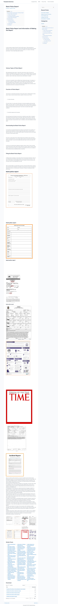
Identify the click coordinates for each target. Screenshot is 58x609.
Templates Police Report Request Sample (13, 592)
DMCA (39, 1)
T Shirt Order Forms (30, 560)
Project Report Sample (30, 556)
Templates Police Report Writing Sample (12, 594)
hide (11, 11)
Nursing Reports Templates (31, 564)
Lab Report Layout (30, 551)
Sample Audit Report (20, 575)
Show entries (9, 585)
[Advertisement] (13, 38)
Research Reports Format (31, 547)
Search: (24, 585)
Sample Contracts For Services (46, 14)
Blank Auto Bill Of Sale (30, 552)
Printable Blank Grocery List (31, 561)
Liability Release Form (30, 544)
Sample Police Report (11, 552)
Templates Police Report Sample (11, 596)
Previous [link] (27, 598)
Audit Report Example (20, 546)
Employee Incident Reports (21, 552)
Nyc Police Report (11, 566)
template (42, 23)
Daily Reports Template (21, 554)
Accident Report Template (12, 551)
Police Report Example (11, 547)
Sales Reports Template (31, 571)
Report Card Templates (21, 569)
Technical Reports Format (31, 548)
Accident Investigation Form (12, 569)
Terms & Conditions (51, 1)
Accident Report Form (11, 561)
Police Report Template (11, 548)
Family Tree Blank (30, 553)
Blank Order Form (10, 574)
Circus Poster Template (45, 12)
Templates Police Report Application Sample (13, 590)
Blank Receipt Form (20, 572)
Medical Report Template (21, 553)
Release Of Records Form (21, 560)
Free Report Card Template (12, 571)
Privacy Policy (44, 1)
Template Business (9, 1)
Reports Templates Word (12, 570)
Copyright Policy (34, 1)
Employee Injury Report (11, 575)
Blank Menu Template (30, 557)
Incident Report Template (21, 563)
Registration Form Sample (31, 572)
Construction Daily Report (21, 557)
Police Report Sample (11, 546)
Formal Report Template (21, 551)
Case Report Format (30, 578)
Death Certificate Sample (21, 566)
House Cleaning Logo (44, 15)
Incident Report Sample (21, 547)
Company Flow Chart (44, 17)
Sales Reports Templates (21, 562)
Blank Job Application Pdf (21, 561)
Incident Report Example (12, 555)
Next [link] (34, 598)
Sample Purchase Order (21, 578)
